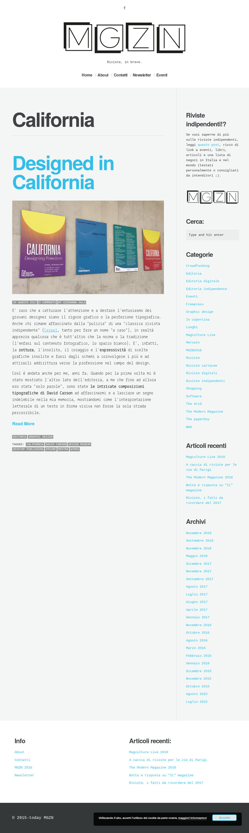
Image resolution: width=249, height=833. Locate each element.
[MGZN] (124, 56)
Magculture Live (200, 335)
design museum (79, 444)
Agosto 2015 (196, 694)
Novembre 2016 (198, 625)
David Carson (56, 444)
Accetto (224, 817)
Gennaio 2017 (197, 617)
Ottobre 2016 (197, 633)
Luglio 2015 (196, 702)
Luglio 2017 (196, 594)
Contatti (120, 75)
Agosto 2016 (196, 640)
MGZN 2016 (23, 767)
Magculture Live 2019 (205, 457)
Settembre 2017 (199, 579)
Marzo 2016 (195, 648)
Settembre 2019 (199, 541)
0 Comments (47, 302)
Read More (23, 423)
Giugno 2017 (196, 602)
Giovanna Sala (74, 302)
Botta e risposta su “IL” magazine (161, 775)
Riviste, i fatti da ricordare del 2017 (166, 783)
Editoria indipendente (206, 289)
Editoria (20, 437)
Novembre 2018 (198, 548)
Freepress (195, 304)
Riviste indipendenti (205, 381)
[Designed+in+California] (146, 437)
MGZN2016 (194, 350)
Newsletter (142, 75)
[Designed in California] (88, 247)
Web (189, 427)
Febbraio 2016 (198, 656)
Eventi (161, 75)
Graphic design (41, 437)
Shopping (194, 388)
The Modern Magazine (204, 412)
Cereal (50, 330)
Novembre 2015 (198, 679)
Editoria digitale (202, 281)
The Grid (194, 404)
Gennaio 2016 (197, 663)
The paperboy (197, 419)
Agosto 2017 (196, 587)
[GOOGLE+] (162, 437)
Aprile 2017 (196, 610)
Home (87, 75)
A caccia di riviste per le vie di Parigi (168, 760)
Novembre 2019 (198, 533)
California (35, 444)
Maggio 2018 (196, 556)
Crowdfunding (197, 266)
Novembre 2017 (198, 571)
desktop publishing (28, 449)
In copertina (197, 320)
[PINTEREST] (151, 437)
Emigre (51, 449)
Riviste (193, 358)
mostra (63, 449)
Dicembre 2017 (198, 564)
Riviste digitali (201, 373)
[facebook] (124, 8)
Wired (75, 449)
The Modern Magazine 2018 (209, 477)
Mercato (193, 342)
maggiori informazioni (192, 818)
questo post (208, 145)
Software (194, 396)
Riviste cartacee (201, 366)
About (103, 75)
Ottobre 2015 (197, 686)
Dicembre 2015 (198, 671)
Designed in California (63, 171)
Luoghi (192, 327)
